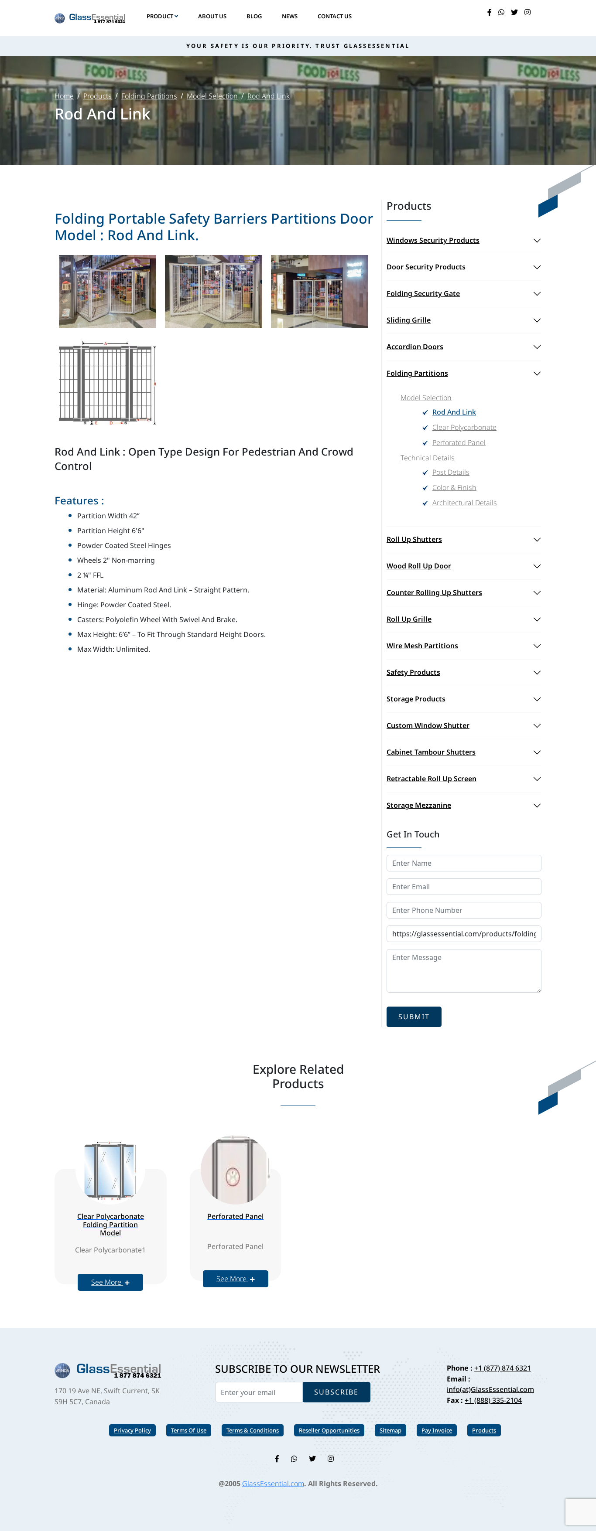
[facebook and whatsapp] (501, 12)
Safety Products (413, 672)
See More (107, 1282)
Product (161, 16)
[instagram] (527, 12)
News (290, 16)
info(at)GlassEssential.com (490, 1389)
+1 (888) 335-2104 (493, 1400)
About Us (212, 16)
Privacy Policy (132, 1430)
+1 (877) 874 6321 (502, 1368)
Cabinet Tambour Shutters (431, 752)
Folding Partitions (149, 96)
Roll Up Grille (409, 619)
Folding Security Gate (423, 293)
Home (64, 96)
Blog (254, 16)
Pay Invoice (436, 1430)
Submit (414, 1016)
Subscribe (336, 1392)
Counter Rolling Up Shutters (434, 592)
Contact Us (335, 16)
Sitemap (390, 1430)
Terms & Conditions (252, 1430)
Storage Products (416, 699)
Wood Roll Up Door (419, 566)
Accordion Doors (415, 346)
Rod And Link (268, 96)
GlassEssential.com (273, 1483)
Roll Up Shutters (414, 539)
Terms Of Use (188, 1430)
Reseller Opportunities (329, 1430)
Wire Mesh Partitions (422, 645)
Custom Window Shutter (428, 725)
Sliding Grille (409, 320)
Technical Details (428, 458)
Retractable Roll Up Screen (431, 778)
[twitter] (514, 12)
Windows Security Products (433, 240)
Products (97, 96)
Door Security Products (426, 267)
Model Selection (212, 96)
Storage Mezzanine (419, 805)
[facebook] (489, 12)
